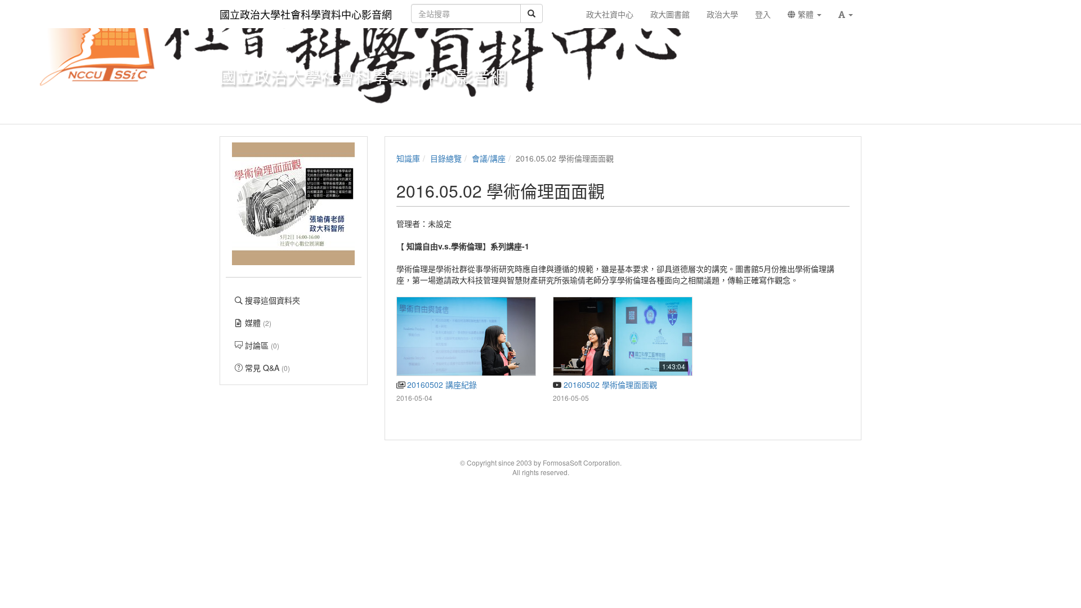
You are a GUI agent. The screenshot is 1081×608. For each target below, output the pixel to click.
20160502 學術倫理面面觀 (609, 384)
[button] (845, 14)
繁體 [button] (806, 14)
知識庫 (408, 158)
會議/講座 (489, 158)
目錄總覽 (446, 158)
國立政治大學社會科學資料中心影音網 (306, 14)
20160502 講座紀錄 (441, 384)
